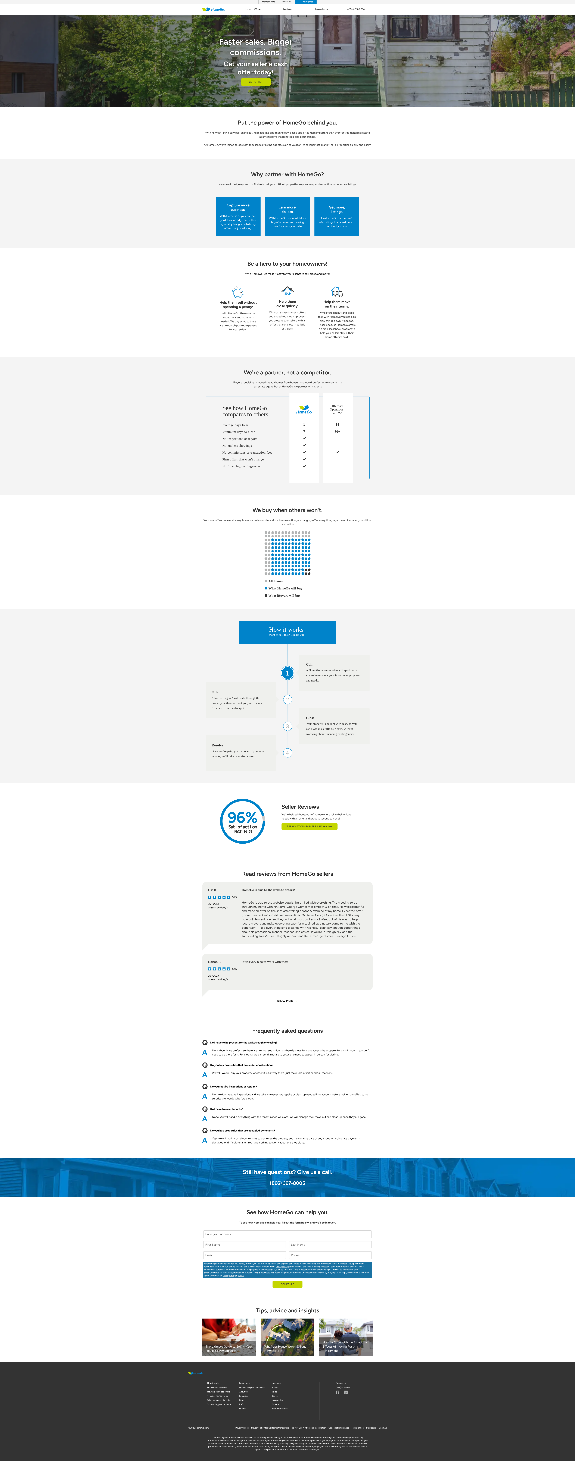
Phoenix (275, 1404)
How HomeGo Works (217, 1387)
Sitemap (383, 1428)
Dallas (274, 1392)
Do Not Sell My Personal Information (309, 1428)
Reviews (287, 9)
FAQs (242, 1404)
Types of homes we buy (218, 1396)
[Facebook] (337, 1392)
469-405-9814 (356, 9)
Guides (242, 1408)
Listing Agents (306, 1)
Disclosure (371, 1428)
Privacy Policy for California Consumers (270, 1428)
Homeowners (268, 1)
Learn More (321, 9)
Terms (241, 1275)
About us (243, 1392)
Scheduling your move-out (219, 1404)
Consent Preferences (339, 1428)
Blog (241, 1400)
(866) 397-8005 (287, 1183)
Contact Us (341, 1383)
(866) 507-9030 (343, 1387)
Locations (243, 1396)
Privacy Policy (282, 1266)
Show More (285, 1001)
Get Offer (255, 82)
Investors (287, 1)
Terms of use (357, 1428)
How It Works (253, 9)
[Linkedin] (346, 1392)
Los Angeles (277, 1400)
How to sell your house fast (252, 1387)
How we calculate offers (218, 1392)
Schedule (287, 1284)
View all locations (279, 1408)
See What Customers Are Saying (309, 826)
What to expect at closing (219, 1400)
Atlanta (274, 1387)
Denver (274, 1396)
